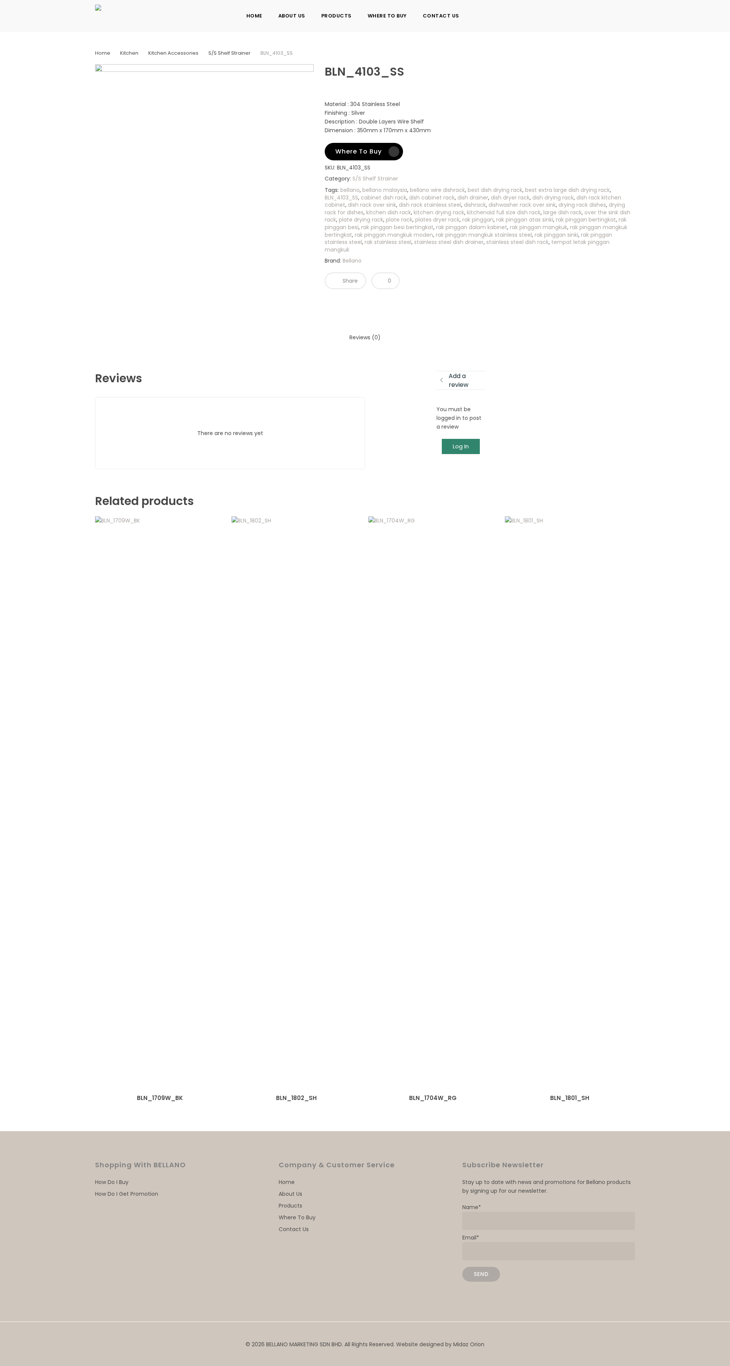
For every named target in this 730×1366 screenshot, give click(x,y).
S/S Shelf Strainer (229, 53)
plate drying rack (361, 219)
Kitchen (129, 53)
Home (102, 53)
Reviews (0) (365, 337)
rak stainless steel (388, 242)
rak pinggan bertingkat (586, 219)
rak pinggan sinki (556, 235)
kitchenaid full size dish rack (504, 212)
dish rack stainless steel (430, 205)
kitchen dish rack (388, 212)
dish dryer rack (510, 197)
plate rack (399, 219)
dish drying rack (553, 197)
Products (290, 1205)
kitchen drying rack (439, 212)
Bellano (352, 260)
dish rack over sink (372, 205)
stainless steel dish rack (517, 242)
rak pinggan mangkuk (538, 227)
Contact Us (294, 1229)
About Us (290, 1194)
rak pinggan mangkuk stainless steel (484, 235)
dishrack (475, 205)
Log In (461, 446)
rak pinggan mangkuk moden (394, 235)
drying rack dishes (582, 205)
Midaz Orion (468, 1344)
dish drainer (472, 197)
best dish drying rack (495, 190)
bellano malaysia (384, 190)
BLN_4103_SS (341, 197)
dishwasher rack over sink (522, 205)
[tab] (365, 337)
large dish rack (562, 212)
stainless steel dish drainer (449, 242)
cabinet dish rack (383, 197)
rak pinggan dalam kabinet (471, 227)
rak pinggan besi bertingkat (397, 227)
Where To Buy (297, 1217)
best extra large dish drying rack (567, 190)
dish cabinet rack (432, 197)
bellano (350, 190)
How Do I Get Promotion (126, 1194)
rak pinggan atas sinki (524, 219)
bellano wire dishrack (437, 190)
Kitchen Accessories (173, 53)
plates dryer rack (437, 219)
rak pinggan (478, 219)
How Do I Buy (112, 1182)
